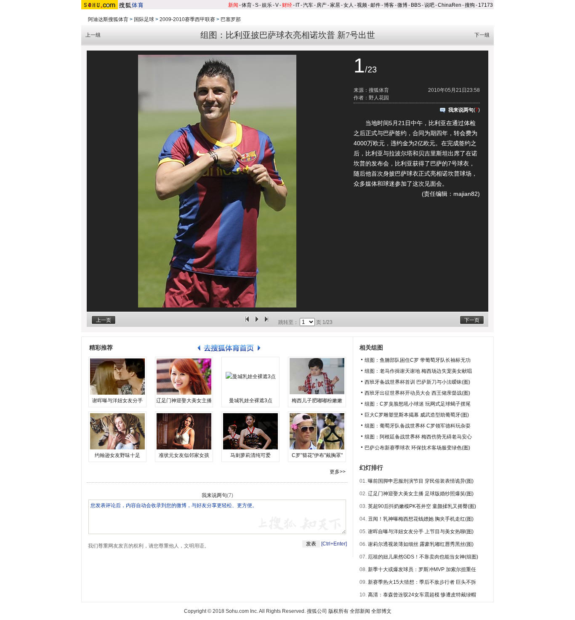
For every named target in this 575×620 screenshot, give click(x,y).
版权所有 (338, 611)
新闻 (233, 5)
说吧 (429, 5)
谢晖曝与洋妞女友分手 (117, 401)
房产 (322, 5)
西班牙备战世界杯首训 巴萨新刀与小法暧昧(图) (417, 382)
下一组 (482, 35)
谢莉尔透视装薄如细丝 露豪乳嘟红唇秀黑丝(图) (421, 544)
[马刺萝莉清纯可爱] (250, 431)
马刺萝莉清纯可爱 (250, 455)
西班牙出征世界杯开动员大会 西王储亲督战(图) (417, 393)
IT (297, 5)
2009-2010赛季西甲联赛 (187, 19)
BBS (416, 5)
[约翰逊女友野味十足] (117, 431)
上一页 (103, 320)
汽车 (308, 5)
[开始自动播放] (257, 322)
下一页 (471, 320)
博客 (389, 5)
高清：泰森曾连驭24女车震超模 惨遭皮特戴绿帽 (422, 595)
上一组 (93, 35)
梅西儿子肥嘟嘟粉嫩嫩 (317, 401)
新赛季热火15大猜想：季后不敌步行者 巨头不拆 (422, 582)
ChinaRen (449, 5)
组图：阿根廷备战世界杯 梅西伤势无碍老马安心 (418, 437)
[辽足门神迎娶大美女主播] (184, 376)
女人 (348, 5)
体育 (247, 5)
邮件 (375, 5)
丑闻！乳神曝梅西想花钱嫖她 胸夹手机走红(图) (421, 519)
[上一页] (247, 322)
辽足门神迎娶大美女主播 (184, 401)
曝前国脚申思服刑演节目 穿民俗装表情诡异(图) (421, 481)
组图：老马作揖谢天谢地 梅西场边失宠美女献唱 (418, 371)
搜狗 (470, 5)
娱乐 (267, 5)
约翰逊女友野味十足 (117, 455)
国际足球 (144, 19)
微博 (402, 5)
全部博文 (381, 611)
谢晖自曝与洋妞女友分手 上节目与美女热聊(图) (421, 531)
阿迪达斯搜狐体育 (108, 19)
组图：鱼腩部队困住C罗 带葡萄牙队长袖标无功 (418, 360)
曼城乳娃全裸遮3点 (250, 401)
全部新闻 (360, 611)
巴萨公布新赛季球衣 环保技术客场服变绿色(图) (417, 448)
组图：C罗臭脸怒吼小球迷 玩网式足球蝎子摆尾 (418, 404)
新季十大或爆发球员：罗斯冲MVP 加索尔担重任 (422, 569)
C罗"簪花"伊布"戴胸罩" (317, 455)
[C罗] (317, 431)
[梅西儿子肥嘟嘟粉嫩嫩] (317, 376)
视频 (362, 5)
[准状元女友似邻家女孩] (184, 431)
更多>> (338, 472)
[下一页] (266, 322)
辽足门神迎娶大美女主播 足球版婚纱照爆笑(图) (421, 494)
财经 (287, 5)
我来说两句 (461, 110)
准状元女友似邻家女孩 (184, 455)
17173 (485, 5)
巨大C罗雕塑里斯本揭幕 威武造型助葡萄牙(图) (417, 415)
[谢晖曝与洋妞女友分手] (117, 376)
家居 (335, 5)
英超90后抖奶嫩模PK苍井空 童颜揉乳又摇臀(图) (422, 506)
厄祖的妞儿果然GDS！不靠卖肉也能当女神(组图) (423, 557)
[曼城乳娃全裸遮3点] (250, 376)
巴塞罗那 (231, 19)
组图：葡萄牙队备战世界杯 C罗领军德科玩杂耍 (418, 426)
